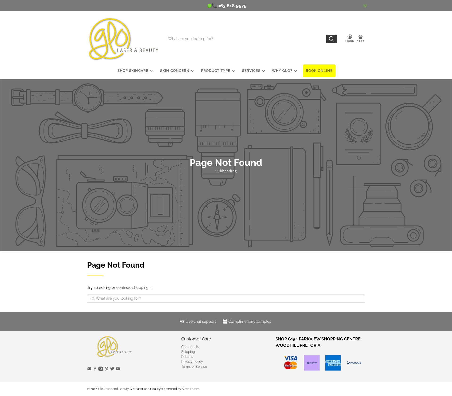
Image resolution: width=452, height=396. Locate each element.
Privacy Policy (192, 361)
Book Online (319, 71)
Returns (187, 357)
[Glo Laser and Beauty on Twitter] (112, 370)
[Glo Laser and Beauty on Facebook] (95, 370)
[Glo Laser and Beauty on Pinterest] (106, 370)
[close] (365, 5)
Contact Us (190, 347)
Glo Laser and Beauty (113, 389)
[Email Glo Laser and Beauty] (89, 370)
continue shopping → (134, 287)
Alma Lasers (190, 389)
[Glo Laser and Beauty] (123, 39)
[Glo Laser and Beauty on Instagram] (100, 370)
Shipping (188, 352)
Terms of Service (194, 366)
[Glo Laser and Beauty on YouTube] (118, 370)
